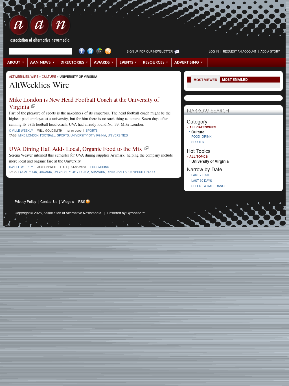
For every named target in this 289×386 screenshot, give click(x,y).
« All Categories (201, 127)
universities (118, 135)
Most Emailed (235, 79)
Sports (92, 130)
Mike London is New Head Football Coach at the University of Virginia (84, 103)
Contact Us (48, 201)
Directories (74, 62)
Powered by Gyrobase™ (126, 212)
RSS (81, 201)
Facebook (81, 51)
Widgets (68, 201)
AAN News (43, 62)
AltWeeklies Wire (23, 76)
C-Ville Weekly (21, 130)
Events (128, 62)
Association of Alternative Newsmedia (72, 212)
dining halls (117, 172)
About (15, 62)
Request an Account (239, 51)
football (47, 135)
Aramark (98, 172)
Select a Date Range (208, 186)
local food (27, 172)
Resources (156, 62)
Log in (214, 51)
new (33, 106)
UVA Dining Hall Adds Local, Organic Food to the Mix (75, 149)
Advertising (189, 62)
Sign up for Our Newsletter (150, 51)
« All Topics (197, 156)
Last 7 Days (200, 175)
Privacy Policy (25, 201)
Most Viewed (205, 79)
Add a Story (270, 51)
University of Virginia (78, 76)
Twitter (90, 51)
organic (45, 172)
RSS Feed (108, 51)
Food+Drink (99, 167)
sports (63, 135)
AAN (39, 29)
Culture (49, 76)
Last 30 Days (201, 180)
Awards (104, 62)
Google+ (99, 51)
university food (141, 172)
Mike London (28, 135)
